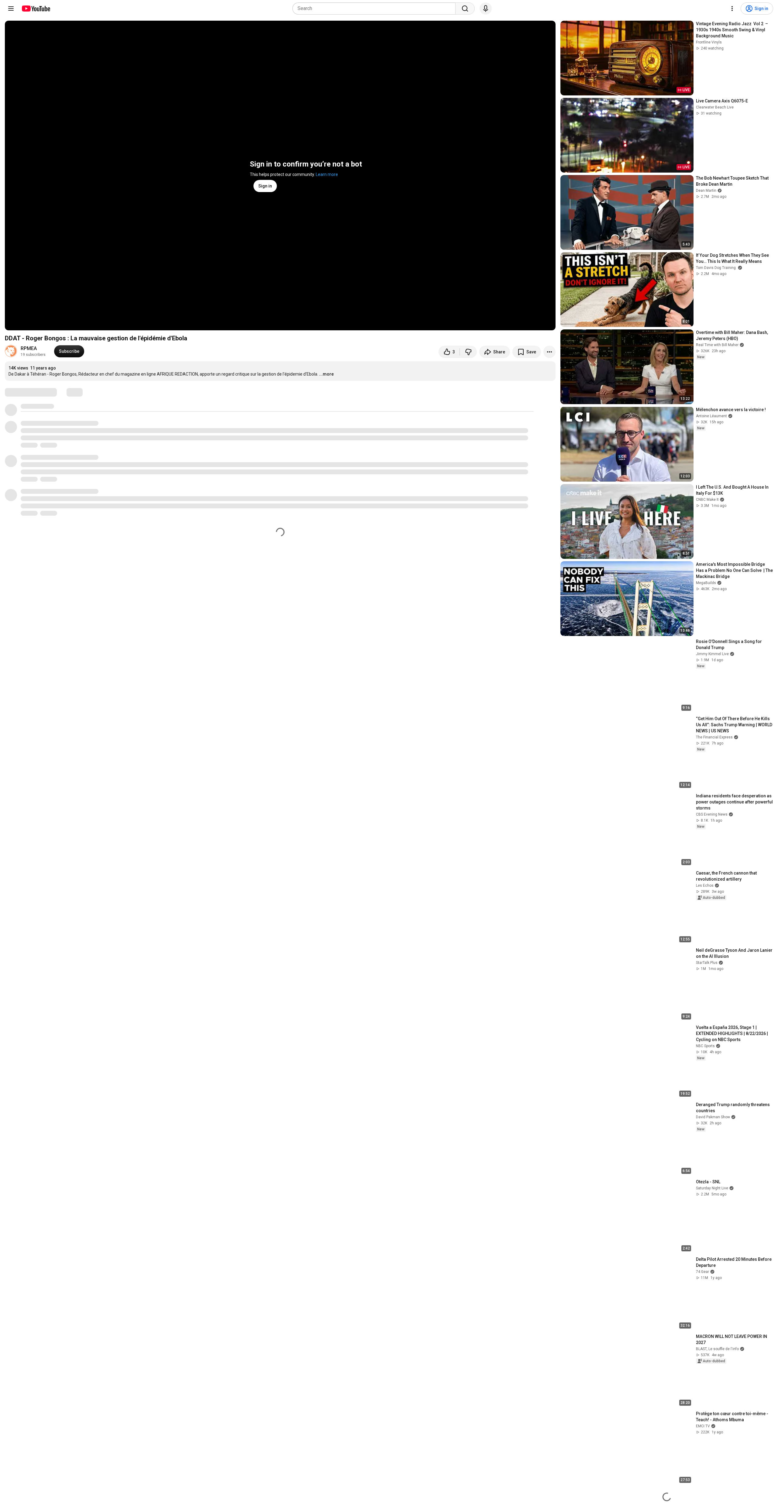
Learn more (327, 174)
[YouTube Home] (35, 8)
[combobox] (376, 8)
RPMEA (29, 348)
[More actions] (549, 352)
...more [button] (326, 374)
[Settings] (732, 8)
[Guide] (11, 8)
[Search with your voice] (486, 8)
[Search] (465, 8)
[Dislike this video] (468, 352)
